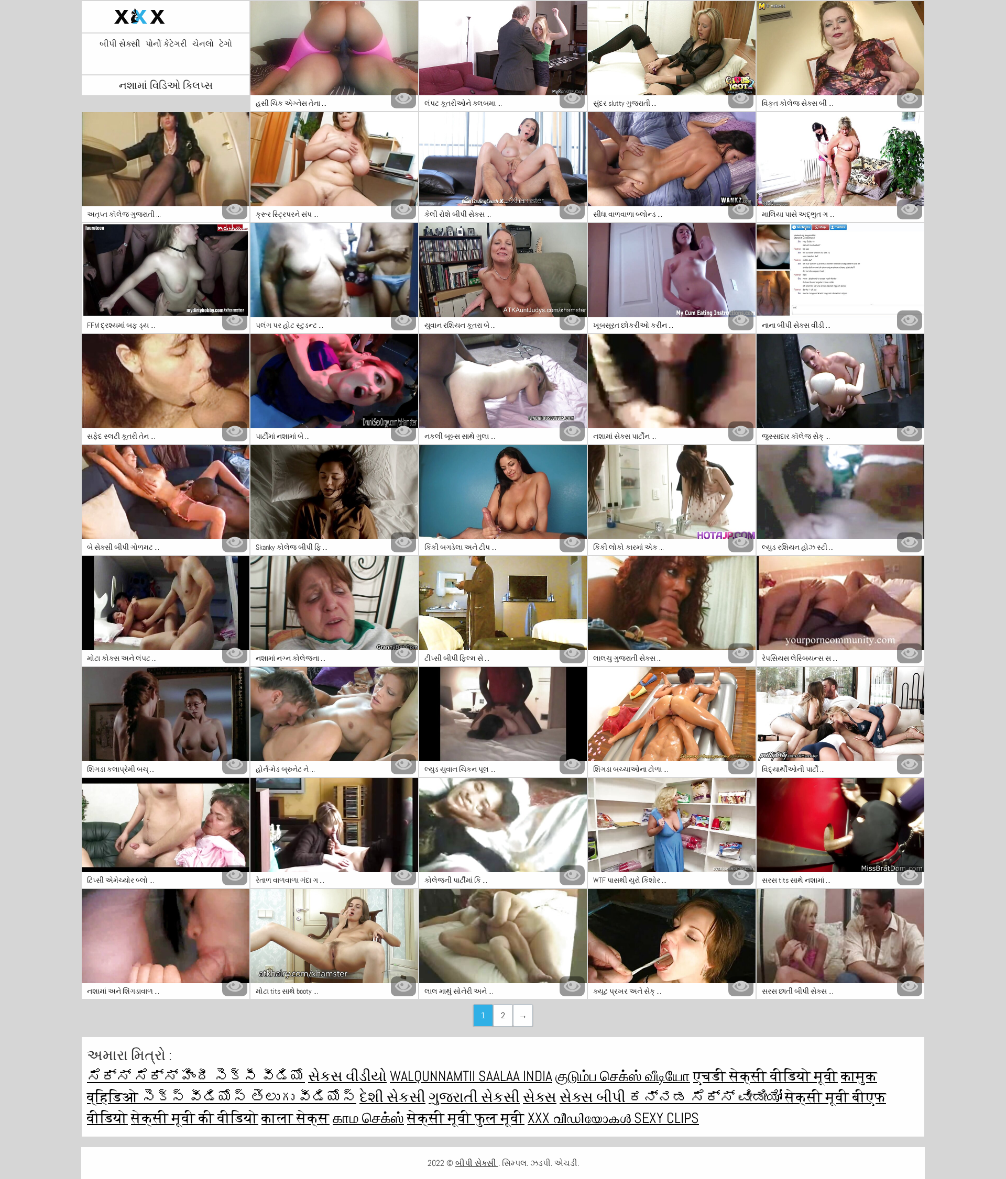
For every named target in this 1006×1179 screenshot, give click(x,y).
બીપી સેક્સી (120, 44)
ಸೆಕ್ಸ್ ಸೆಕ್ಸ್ (134, 1076)
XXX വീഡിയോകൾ (581, 1118)
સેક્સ (539, 1097)
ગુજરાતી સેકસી (474, 1097)
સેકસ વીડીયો (347, 1076)
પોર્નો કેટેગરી (166, 44)
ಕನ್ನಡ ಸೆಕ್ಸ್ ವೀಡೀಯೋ (707, 1097)
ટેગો (225, 44)
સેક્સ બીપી (594, 1097)
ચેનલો (203, 44)
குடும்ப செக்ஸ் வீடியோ (622, 1076)
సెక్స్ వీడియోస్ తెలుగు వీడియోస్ (248, 1097)
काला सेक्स (295, 1118)
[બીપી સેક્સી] (165, 17)
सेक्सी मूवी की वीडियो (194, 1118)
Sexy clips (666, 1118)
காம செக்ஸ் (368, 1118)
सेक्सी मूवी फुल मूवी (465, 1118)
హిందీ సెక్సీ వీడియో (243, 1076)
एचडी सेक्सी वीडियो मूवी (765, 1076)
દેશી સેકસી (392, 1097)
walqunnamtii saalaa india (471, 1076)
